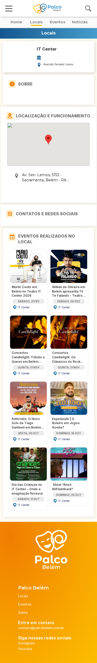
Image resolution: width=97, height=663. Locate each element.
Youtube (25, 649)
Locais (23, 596)
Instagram (26, 643)
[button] (48, 139)
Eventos (25, 604)
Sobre (23, 613)
